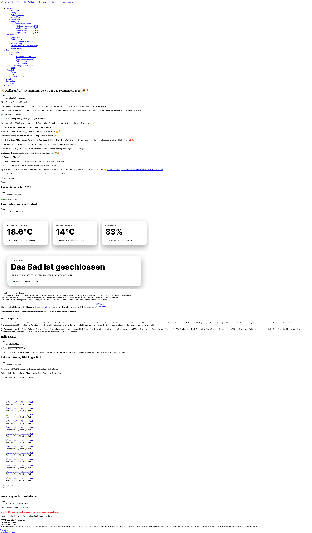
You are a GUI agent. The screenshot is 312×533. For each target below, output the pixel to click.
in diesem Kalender (41, 307)
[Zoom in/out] (9, 485)
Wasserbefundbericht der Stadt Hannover (20, 323)
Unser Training (21, 63)
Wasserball (10, 70)
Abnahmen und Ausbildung (26, 57)
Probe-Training (16, 43)
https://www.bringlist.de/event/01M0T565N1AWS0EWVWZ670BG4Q (135, 170)
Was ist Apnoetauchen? (25, 59)
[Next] (4, 487)
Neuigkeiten (15, 11)
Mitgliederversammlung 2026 (27, 32)
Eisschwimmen (16, 48)
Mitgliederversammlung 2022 (27, 28)
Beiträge (14, 13)
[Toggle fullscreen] (7, 485)
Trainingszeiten (21, 61)
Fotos (13, 68)
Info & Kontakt (17, 17)
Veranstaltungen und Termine (22, 65)
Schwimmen (10, 35)
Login (8, 85)
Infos (13, 54)
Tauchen (9, 50)
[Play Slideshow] (12, 485)
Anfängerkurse (16, 39)
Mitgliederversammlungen (21, 24)
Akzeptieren (4, 530)
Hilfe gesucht (16, 21)
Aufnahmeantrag (17, 15)
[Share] (4, 485)
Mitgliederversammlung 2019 (27, 26)
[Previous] (2, 487)
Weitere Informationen (7, 532)
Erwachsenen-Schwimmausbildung (24, 46)
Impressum (10, 83)
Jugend (8, 79)
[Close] (2, 485)
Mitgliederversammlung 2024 (27, 30)
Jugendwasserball (17, 76)
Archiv (13, 72)
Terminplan (10, 81)
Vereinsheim (15, 19)
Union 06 (9, 8)
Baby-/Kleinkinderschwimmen (22, 41)
